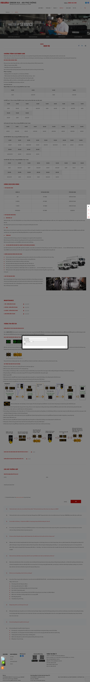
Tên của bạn (26, 338)
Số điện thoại (26, 339)
